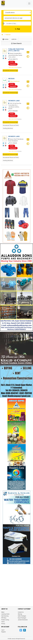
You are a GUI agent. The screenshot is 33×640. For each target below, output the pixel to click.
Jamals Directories (23, 619)
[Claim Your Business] (28, 57)
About (2, 612)
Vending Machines (8, 128)
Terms (3, 621)
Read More (13, 64)
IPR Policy (3, 618)
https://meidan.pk (15, 81)
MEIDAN (11, 78)
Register (3, 632)
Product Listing (5, 619)
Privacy (3, 623)
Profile (11, 62)
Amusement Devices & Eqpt (10, 70)
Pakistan (8, 34)
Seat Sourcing (4, 616)
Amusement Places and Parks (11, 125)
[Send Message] (28, 52)
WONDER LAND (14, 101)
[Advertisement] (16, 581)
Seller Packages (22, 616)
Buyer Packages (22, 618)
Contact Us (21, 612)
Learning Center (5, 614)
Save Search (17, 43)
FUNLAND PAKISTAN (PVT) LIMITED (16, 50)
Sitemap (20, 614)
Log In (2, 630)
